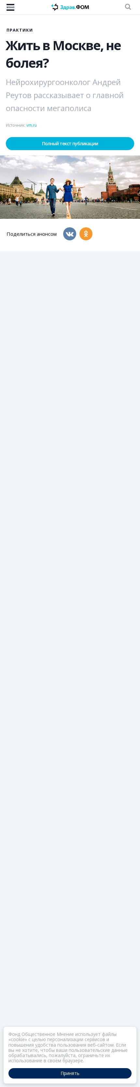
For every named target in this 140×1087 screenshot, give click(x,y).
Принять (70, 1073)
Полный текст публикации (70, 143)
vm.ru (31, 125)
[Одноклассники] (85, 233)
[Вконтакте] (69, 233)
